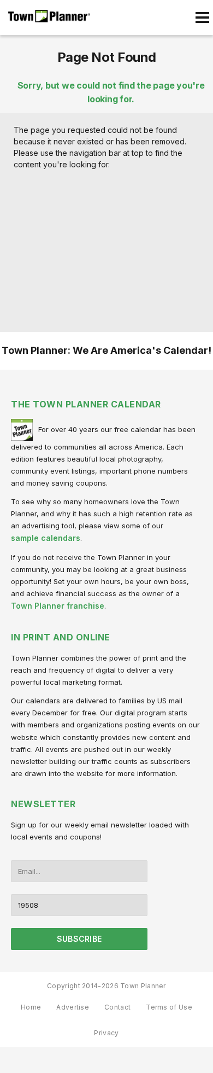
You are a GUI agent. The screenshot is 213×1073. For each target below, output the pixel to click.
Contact (117, 1007)
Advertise (72, 1007)
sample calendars (45, 538)
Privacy (106, 1033)
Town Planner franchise (57, 605)
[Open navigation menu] (202, 17)
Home (31, 1007)
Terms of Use (169, 1007)
